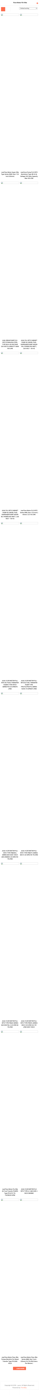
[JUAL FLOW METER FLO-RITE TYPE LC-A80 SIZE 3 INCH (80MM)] (29, 1109)
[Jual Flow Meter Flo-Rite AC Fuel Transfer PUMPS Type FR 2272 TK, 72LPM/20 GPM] (10, 1109)
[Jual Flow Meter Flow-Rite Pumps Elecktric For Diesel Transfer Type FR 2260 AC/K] (10, 1277)
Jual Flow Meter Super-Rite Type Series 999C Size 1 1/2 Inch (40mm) (10, 174)
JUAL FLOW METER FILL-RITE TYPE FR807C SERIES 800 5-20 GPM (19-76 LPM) (29, 853)
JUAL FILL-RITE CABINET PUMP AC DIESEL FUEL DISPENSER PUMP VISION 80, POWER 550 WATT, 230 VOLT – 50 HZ (10, 514)
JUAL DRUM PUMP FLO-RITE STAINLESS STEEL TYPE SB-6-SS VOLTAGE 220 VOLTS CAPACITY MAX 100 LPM (10, 344)
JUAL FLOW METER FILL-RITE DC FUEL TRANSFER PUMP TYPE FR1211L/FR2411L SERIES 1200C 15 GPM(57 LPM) (29, 685)
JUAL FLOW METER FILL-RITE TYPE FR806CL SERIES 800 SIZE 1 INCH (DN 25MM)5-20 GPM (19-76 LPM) (10, 855)
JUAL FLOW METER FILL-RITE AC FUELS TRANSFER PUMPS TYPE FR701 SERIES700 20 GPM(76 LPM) (10, 685)
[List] (8, 9)
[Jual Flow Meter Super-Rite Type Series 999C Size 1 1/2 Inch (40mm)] (10, 92)
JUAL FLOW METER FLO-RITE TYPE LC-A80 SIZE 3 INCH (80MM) (29, 1191)
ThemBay (24, 1387)
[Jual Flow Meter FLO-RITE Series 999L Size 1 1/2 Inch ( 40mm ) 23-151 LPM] (29, 430)
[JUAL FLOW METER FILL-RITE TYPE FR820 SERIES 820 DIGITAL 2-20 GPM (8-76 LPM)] (10, 940)
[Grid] (3, 9)
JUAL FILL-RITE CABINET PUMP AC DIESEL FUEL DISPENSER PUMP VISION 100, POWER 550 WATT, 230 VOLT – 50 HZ (29, 344)
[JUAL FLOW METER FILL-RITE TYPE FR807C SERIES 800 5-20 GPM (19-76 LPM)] (29, 770)
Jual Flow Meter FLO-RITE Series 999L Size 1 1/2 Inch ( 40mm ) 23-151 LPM (29, 512)
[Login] (24, 1392)
